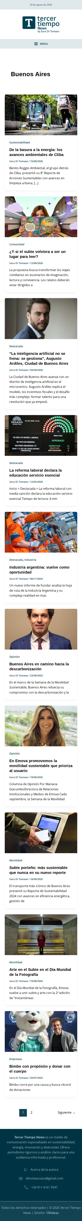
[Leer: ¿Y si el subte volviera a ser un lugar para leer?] (41, 216)
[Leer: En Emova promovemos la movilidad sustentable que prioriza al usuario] (41, 725)
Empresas (15, 1059)
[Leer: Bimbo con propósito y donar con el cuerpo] (41, 1031)
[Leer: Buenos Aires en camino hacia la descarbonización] (41, 629)
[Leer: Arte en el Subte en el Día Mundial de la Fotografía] (41, 934)
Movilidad (15, 860)
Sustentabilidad (19, 142)
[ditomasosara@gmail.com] (41, 1178)
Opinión (14, 657)
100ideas (52, 1213)
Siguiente (67, 1112)
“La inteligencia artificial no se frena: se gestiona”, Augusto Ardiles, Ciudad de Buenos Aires (38, 358)
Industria (30, 560)
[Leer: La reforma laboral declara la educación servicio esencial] (41, 435)
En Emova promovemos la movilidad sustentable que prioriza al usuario (40, 766)
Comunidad (16, 244)
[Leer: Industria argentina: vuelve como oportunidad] (41, 532)
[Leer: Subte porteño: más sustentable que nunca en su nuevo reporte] (41, 832)
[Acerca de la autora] (41, 1169)
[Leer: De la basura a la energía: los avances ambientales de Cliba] (41, 114)
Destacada (16, 346)
